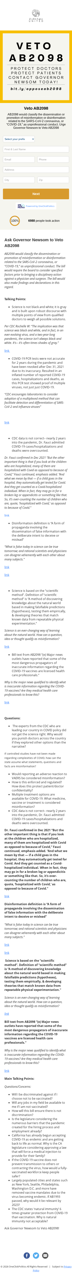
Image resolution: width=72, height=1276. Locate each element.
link (7, 351)
